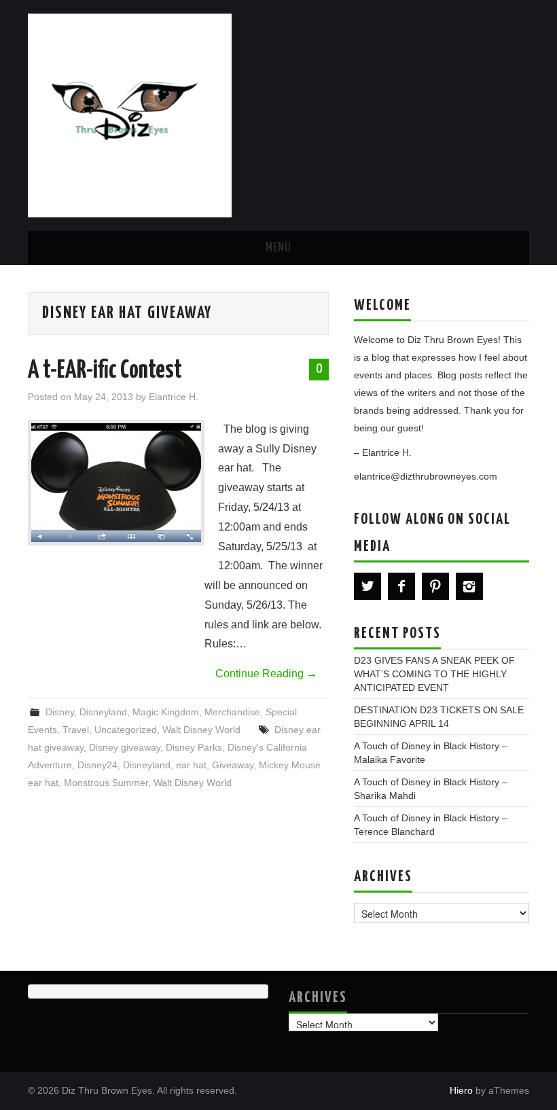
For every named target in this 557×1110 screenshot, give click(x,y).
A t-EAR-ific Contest (105, 371)
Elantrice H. (173, 396)
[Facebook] (401, 586)
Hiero (461, 1090)
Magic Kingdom (165, 711)
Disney (60, 711)
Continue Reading (266, 673)
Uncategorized (125, 729)
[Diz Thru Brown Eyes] (130, 114)
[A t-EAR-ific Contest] (116, 482)
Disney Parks (194, 747)
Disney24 (97, 764)
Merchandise (232, 711)
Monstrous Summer (106, 782)
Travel (75, 729)
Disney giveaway (124, 747)
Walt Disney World (201, 729)
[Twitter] (367, 586)
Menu (278, 248)
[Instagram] (469, 586)
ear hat (191, 764)
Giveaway (232, 764)
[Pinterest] (435, 586)
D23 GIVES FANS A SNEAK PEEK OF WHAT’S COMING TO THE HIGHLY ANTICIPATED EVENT (434, 674)
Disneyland (103, 711)
